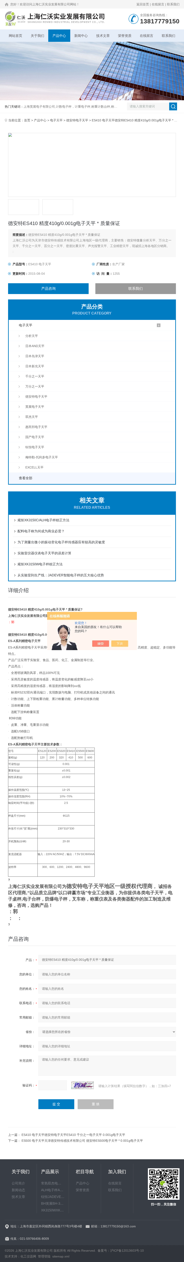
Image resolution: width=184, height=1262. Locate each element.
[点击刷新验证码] (82, 1085)
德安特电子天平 (77, 120)
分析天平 (31, 336)
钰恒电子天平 (34, 447)
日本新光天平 (34, 366)
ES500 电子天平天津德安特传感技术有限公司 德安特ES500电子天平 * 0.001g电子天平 (82, 1140)
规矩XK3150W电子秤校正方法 (40, 564)
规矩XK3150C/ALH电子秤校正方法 (43, 520)
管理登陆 (44, 1256)
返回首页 (142, 4)
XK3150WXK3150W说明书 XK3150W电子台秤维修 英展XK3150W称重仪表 (53, 1210)
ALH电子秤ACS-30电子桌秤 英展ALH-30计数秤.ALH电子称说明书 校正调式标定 (53, 1190)
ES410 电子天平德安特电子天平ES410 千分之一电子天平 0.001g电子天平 (73, 1135)
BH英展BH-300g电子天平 (53, 1203)
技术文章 (103, 36)
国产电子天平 (34, 437)
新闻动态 (18, 1190)
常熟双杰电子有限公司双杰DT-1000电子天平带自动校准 (53, 1183)
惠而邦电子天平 (36, 427)
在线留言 (158, 4)
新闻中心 (81, 36)
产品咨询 (48, 288)
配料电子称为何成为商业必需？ (41, 531)
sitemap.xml (60, 1256)
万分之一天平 (34, 386)
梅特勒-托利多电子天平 (41, 457)
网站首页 (15, 36)
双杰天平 (31, 417)
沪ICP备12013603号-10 (127, 1250)
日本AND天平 (34, 346)
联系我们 (173, 4)
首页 (27, 120)
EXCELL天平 (34, 467)
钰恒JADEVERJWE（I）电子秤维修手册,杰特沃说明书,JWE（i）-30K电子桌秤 (53, 1197)
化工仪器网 (28, 1256)
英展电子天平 (34, 406)
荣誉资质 (124, 36)
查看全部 (25, 478)
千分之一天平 (34, 376)
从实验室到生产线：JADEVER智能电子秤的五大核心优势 (61, 575)
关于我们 (37, 36)
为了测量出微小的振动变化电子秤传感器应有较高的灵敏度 (61, 542)
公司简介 (18, 1183)
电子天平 (56, 120)
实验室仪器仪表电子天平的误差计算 (44, 553)
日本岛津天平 (34, 356)
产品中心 (59, 36)
